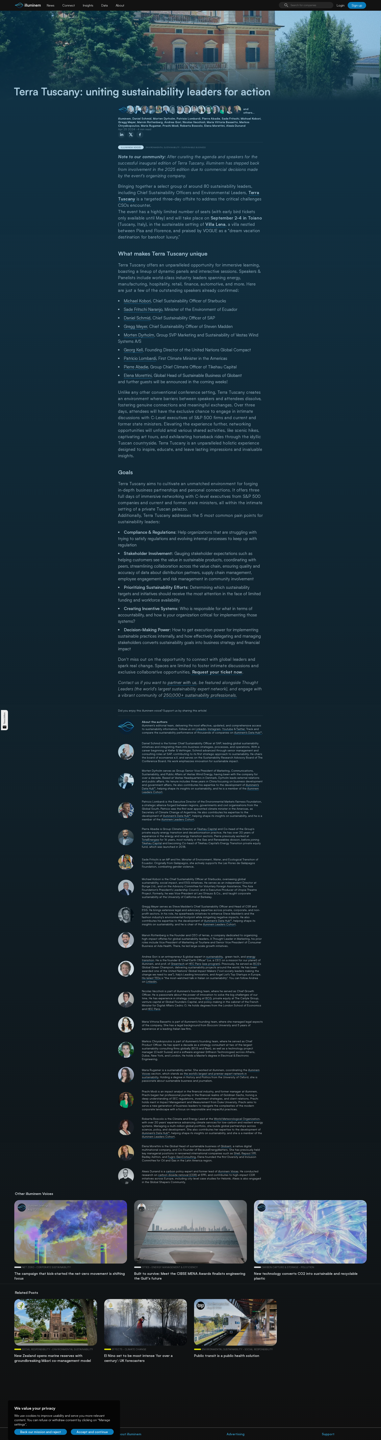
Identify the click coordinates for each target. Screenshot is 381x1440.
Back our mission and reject (40, 1432)
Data (104, 5)
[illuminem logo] (28, 6)
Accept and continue (92, 1432)
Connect (68, 5)
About (120, 5)
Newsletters (4, 718)
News (50, 5)
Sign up (357, 5)
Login (340, 5)
